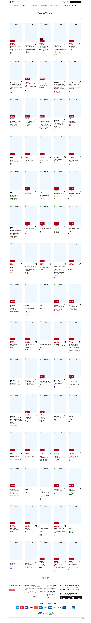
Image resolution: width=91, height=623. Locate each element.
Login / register (75, 2)
